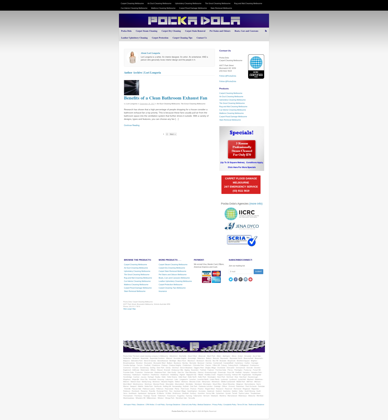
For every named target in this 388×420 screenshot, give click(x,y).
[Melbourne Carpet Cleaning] (194, 26)
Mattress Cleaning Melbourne (163, 8)
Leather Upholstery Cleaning (134, 37)
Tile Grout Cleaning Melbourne (218, 3)
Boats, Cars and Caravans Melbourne (174, 278)
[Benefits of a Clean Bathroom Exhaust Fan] (131, 93)
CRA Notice (150, 404)
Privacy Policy (217, 404)
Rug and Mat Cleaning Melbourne (248, 3)
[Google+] (241, 280)
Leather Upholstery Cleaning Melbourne (175, 281)
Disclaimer (140, 404)
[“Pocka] (241, 169)
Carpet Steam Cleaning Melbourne (173, 265)
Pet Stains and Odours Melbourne (173, 275)
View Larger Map (129, 308)
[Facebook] (236, 280)
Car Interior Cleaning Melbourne (134, 8)
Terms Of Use (242, 404)
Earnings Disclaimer (173, 404)
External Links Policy (189, 404)
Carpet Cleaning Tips (182, 37)
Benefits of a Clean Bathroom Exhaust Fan (165, 97)
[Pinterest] (250, 280)
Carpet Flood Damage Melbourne (193, 8)
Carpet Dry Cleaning (171, 30)
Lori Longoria (131, 104)
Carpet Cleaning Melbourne (132, 3)
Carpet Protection (160, 37)
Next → (173, 134)
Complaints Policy (229, 404)
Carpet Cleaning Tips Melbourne (172, 288)
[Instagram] (246, 280)
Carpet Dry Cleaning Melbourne (172, 268)
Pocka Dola (126, 30)
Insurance (163, 291)
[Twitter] (231, 280)
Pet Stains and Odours (220, 30)
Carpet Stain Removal (195, 30)
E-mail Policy (160, 404)
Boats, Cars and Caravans (246, 30)
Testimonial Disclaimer (256, 404)
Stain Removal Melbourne (221, 8)
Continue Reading (131, 125)
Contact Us (202, 37)
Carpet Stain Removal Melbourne (172, 271)
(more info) (256, 203)
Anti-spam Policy (130, 404)
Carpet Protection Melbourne (170, 285)
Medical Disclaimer (204, 404)
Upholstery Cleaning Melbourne (188, 3)
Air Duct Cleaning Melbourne (159, 3)
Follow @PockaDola (227, 76)
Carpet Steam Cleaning (146, 30)
